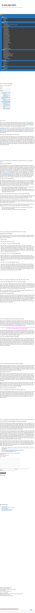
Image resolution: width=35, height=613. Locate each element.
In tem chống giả (5, 21)
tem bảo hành (29, 283)
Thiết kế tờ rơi (5, 68)
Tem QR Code (8, 453)
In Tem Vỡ (7, 609)
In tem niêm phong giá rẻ (4, 455)
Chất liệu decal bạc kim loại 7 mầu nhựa (8, 507)
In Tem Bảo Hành (3, 609)
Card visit (4, 59)
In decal (3, 22)
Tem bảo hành (4, 17)
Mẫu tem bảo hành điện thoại (6, 510)
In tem (17, 609)
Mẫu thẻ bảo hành (5, 506)
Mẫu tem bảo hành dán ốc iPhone (7, 509)
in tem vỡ (10, 173)
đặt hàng (20, 130)
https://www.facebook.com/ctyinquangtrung (15, 450)
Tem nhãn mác (4, 26)
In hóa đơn (4, 49)
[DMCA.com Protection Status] (17, 599)
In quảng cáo (4, 60)
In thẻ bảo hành (5, 57)
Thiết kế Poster (5, 67)
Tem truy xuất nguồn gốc (15, 453)
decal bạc (9, 174)
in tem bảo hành (14, 435)
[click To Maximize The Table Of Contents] (1, 87)
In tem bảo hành (9, 4)
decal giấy (25, 167)
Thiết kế (3, 66)
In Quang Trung (3, 128)
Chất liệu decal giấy (5, 508)
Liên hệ (3, 69)
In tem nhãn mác (3, 453)
